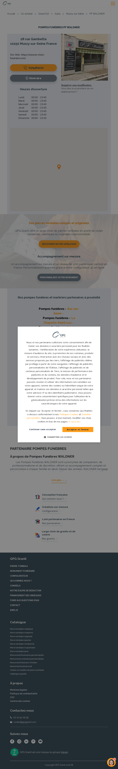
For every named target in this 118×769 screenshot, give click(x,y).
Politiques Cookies (68, 414)
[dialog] (59, 384)
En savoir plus (74, 422)
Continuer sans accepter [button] (42, 429)
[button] (59, 437)
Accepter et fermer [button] (78, 429)
